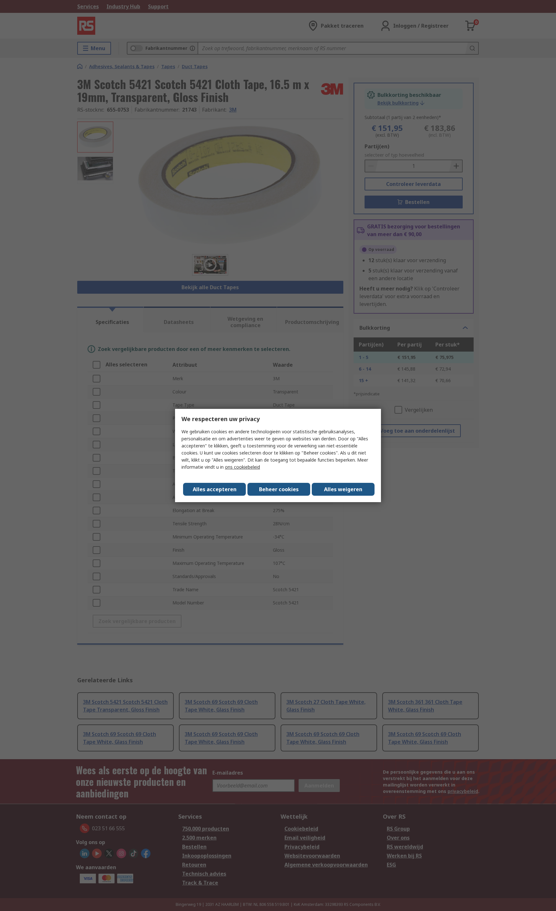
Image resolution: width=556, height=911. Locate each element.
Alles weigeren (343, 489)
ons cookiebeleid (242, 467)
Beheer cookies (279, 489)
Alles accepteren (214, 489)
